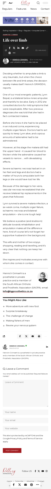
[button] (5, 3)
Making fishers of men (18, 320)
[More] (14, 53)
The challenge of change (19, 316)
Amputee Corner (10, 35)
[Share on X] (14, 48)
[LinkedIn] (47, 347)
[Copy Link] (27, 48)
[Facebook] (35, 471)
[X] (39, 471)
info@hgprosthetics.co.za (18, 291)
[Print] (10, 53)
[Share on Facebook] (10, 48)
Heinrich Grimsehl (20, 60)
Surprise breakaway (16, 311)
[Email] (23, 48)
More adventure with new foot (22, 306)
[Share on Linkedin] (18, 48)
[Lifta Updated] (25, 20)
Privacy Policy (16, 438)
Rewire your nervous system (21, 325)
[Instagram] (46, 471)
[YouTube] (43, 471)
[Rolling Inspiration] (25, 3)
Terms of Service (34, 438)
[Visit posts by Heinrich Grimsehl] (6, 61)
